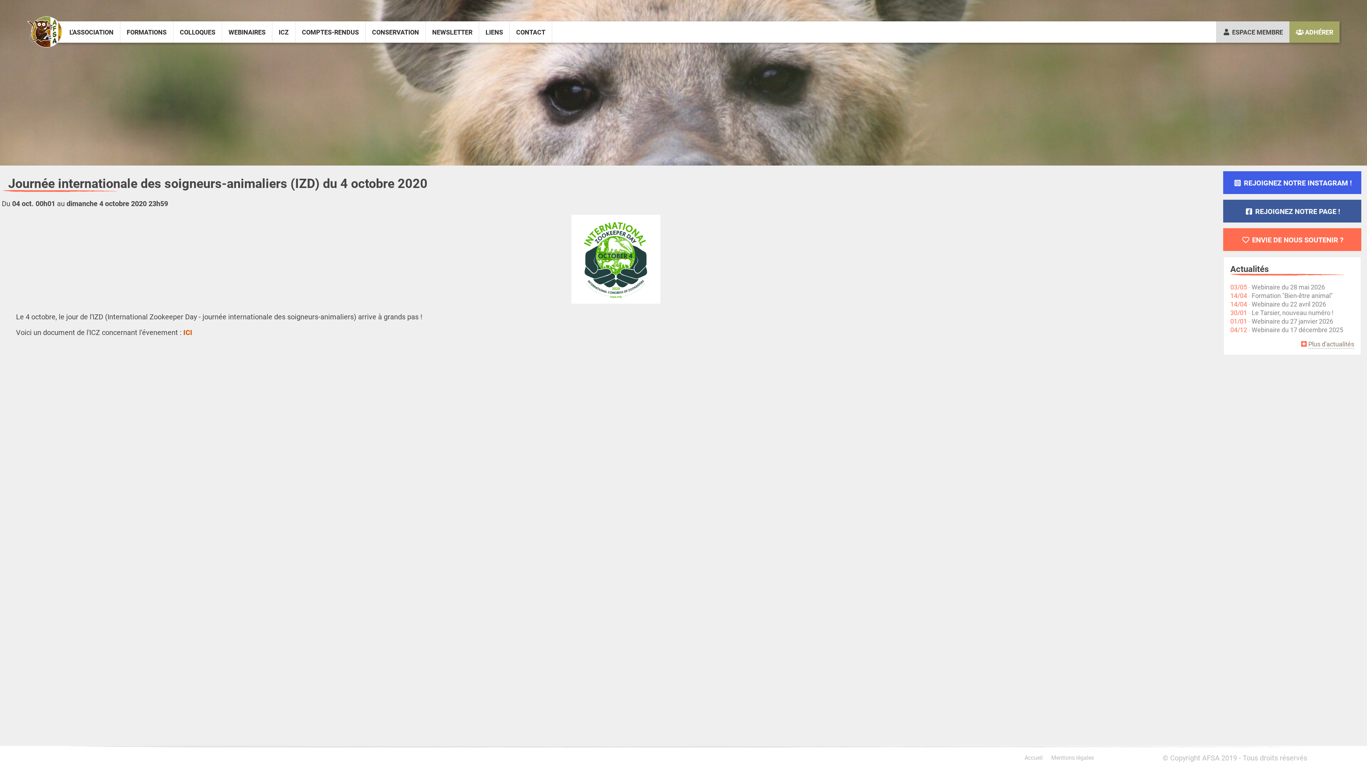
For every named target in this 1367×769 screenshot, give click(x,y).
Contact (530, 32)
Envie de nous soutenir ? (1297, 239)
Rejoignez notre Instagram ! (1297, 182)
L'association (91, 32)
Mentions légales (1072, 757)
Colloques (197, 32)
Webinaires (247, 32)
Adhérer (1318, 32)
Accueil (1034, 757)
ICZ (284, 32)
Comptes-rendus (330, 32)
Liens (494, 32)
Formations (147, 32)
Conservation (395, 32)
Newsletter (452, 32)
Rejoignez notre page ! (1296, 211)
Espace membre (1257, 32)
